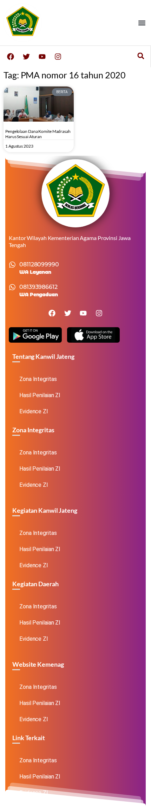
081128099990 (39, 264)
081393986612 (38, 287)
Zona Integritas (38, 379)
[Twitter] (26, 57)
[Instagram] (58, 57)
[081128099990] (12, 264)
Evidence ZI (33, 411)
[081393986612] (12, 287)
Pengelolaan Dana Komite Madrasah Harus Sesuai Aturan (38, 134)
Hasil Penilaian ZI (39, 395)
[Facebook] (11, 57)
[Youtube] (42, 57)
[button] (141, 22)
